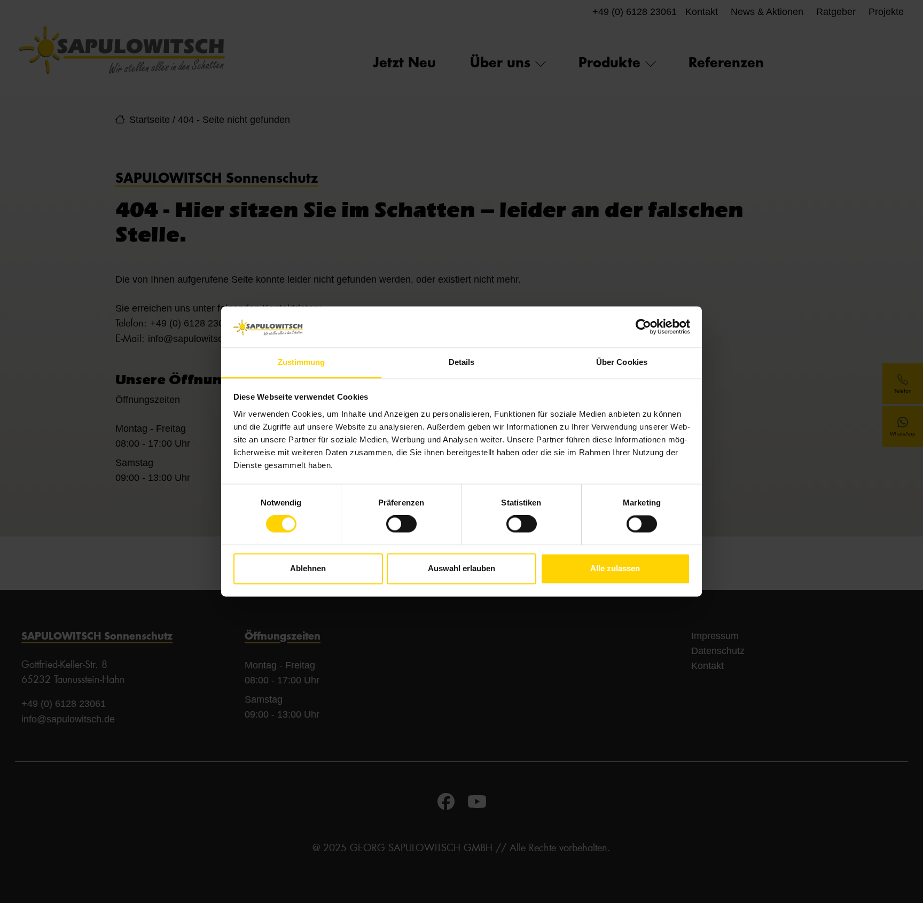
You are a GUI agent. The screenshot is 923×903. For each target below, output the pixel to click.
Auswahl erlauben (461, 568)
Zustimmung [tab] (301, 362)
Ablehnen (308, 568)
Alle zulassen (615, 568)
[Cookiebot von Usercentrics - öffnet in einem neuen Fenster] (643, 327)
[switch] (401, 524)
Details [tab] (462, 362)
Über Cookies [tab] (621, 362)
